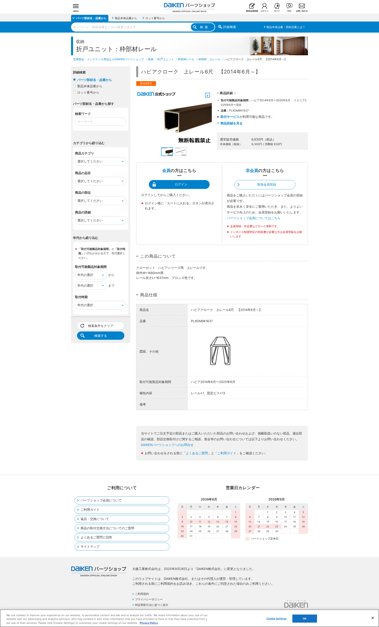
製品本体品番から (89, 86)
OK (305, 618)
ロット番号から (88, 92)
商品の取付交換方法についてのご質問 (107, 528)
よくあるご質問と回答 (96, 537)
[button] (167, 151)
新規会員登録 (266, 184)
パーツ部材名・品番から (94, 80)
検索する (100, 336)
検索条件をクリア (100, 326)
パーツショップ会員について (101, 500)
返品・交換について (95, 519)
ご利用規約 (142, 593)
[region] (189, 618)
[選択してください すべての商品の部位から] (100, 200)
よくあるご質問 (197, 453)
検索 (204, 27)
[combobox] (143, 27)
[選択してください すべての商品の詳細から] (100, 220)
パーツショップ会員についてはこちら (253, 218)
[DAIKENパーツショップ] (189, 6)
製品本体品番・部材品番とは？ (285, 27)
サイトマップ (90, 546)
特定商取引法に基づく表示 (151, 604)
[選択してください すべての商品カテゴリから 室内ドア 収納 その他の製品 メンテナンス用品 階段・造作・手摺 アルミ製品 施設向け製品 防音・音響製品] (100, 161)
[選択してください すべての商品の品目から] (100, 181)
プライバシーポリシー (149, 599)
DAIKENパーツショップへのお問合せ (167, 445)
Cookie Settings (276, 618)
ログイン (181, 184)
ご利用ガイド (226, 453)
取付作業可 (146, 83)
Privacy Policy (149, 622)
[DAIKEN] (296, 604)
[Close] (372, 618)
